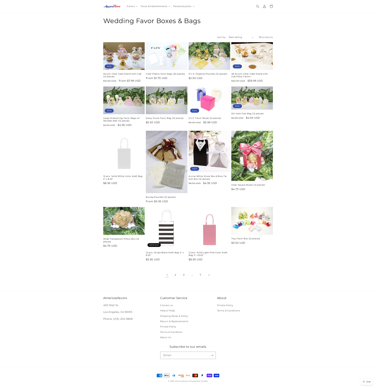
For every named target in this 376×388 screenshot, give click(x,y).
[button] (132, 6)
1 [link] (167, 274)
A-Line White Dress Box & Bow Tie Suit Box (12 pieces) (208, 177)
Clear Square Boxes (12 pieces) (248, 185)
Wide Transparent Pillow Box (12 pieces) (121, 240)
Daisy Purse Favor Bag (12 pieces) (165, 118)
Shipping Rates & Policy (174, 316)
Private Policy (168, 326)
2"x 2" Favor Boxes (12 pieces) (205, 118)
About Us (165, 337)
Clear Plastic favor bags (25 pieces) (165, 74)
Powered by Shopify (199, 381)
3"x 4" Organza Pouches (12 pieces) (208, 74)
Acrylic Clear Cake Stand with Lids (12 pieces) (122, 75)
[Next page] (208, 275)
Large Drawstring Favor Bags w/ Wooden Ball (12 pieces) (121, 119)
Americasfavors (182, 381)
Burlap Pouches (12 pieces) (161, 197)
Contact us (166, 305)
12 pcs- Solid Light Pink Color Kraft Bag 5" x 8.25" (208, 254)
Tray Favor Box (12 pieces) (245, 238)
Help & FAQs (167, 310)
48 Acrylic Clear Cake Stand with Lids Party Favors (249, 75)
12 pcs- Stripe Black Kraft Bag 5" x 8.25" (165, 254)
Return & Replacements (174, 321)
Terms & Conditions (228, 310)
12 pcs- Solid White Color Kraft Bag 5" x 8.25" (123, 177)
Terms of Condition (171, 332)
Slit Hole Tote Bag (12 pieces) (247, 113)
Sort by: (221, 37)
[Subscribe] (212, 355)
